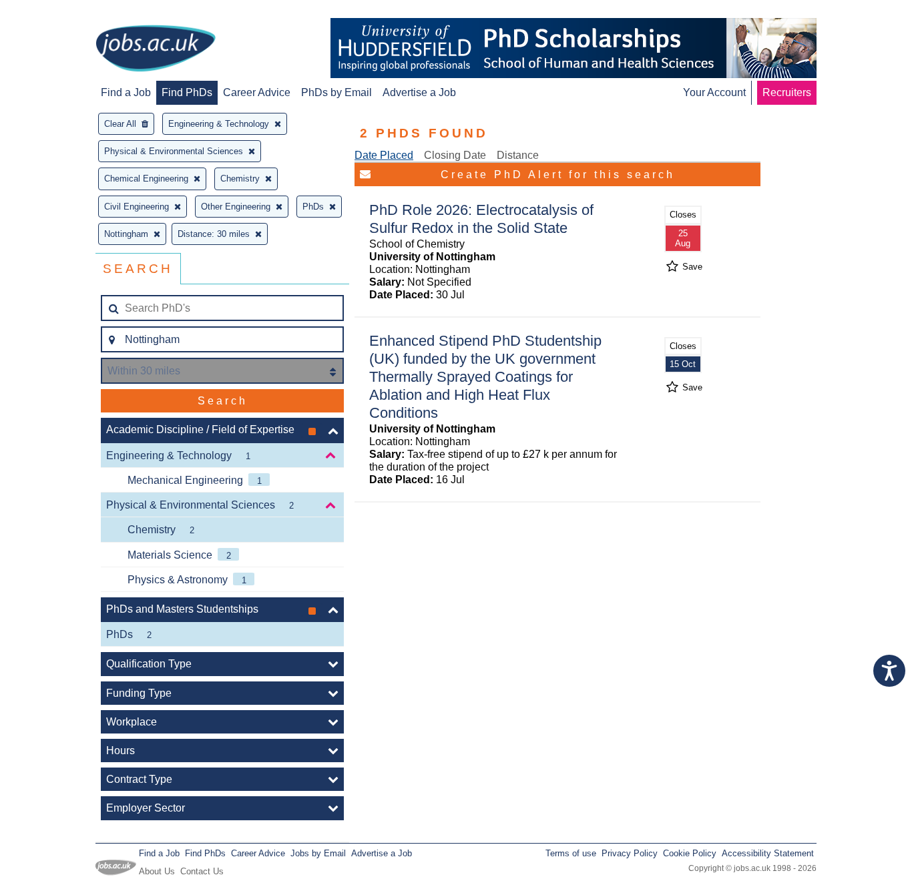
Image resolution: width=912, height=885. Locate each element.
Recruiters (786, 92)
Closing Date (455, 155)
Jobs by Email (318, 853)
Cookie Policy (689, 853)
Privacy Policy (630, 853)
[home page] (155, 49)
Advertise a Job (419, 92)
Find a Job (126, 92)
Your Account (714, 92)
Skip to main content (53, 11)
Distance (518, 155)
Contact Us (202, 871)
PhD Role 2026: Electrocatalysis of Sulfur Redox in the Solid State (481, 219)
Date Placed (384, 155)
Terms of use (570, 853)
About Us (157, 871)
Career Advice (256, 92)
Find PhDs (187, 92)
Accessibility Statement (768, 853)
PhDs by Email (336, 92)
